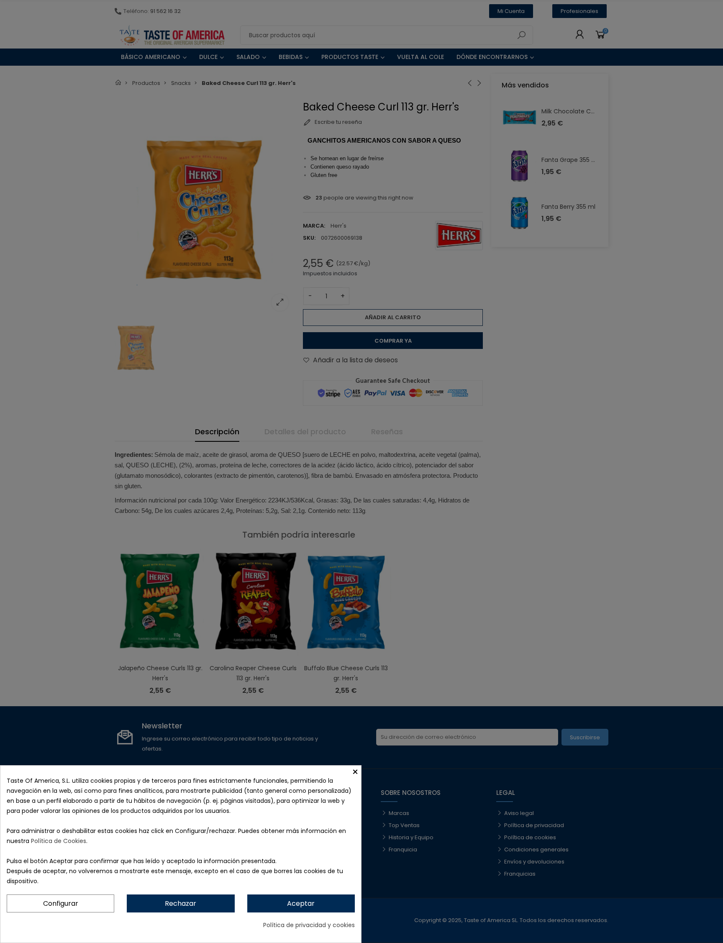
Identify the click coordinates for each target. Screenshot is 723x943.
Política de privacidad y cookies (309, 925)
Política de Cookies (58, 841)
